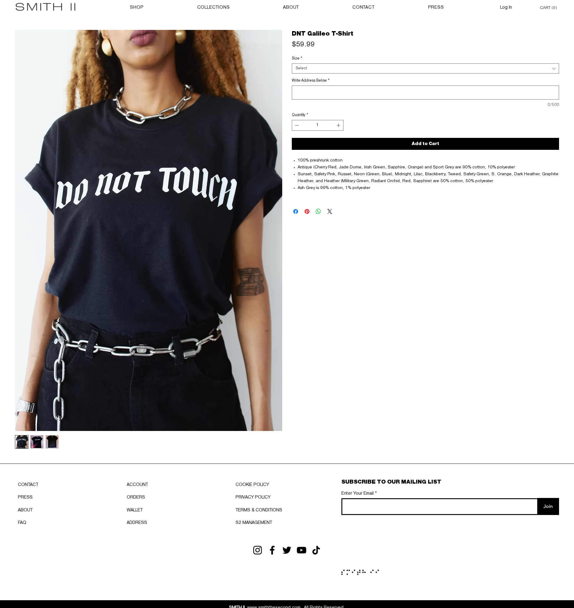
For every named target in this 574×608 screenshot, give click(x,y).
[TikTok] (316, 550)
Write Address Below (310, 80)
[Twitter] (287, 550)
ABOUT (25, 510)
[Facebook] (272, 550)
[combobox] (425, 68)
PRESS (25, 497)
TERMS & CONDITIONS (259, 510)
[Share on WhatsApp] (318, 211)
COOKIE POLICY (252, 485)
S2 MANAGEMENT (254, 523)
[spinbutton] (318, 125)
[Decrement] (296, 125)
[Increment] (339, 125)
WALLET (135, 510)
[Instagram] (257, 550)
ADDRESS (137, 523)
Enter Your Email (357, 493)
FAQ (22, 523)
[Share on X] (329, 211)
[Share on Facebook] (295, 211)
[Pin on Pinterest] (307, 211)
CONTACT (28, 485)
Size (297, 58)
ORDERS (136, 497)
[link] (549, 7)
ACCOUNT (137, 485)
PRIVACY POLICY (253, 497)
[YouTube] (301, 550)
